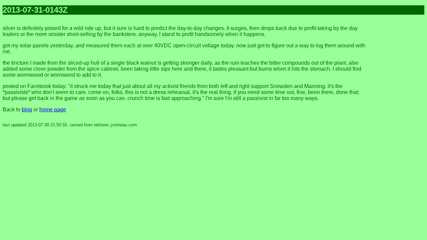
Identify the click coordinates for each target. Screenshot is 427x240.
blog (27, 109)
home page (52, 109)
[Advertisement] (397, 120)
